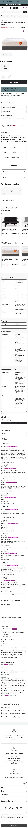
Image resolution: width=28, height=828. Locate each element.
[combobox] (14, 433)
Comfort (5, 172)
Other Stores (23, 126)
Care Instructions (4, 68)
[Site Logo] (13, 8)
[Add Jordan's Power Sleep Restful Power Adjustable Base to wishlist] (17, 219)
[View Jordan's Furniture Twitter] (13, 807)
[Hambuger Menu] (3, 8)
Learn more (18, 617)
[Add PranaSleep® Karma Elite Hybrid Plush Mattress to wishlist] (17, 249)
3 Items (3, 213)
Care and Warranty (10, 704)
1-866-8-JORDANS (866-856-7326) (14, 754)
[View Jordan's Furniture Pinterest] (16, 807)
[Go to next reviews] (16, 594)
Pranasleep (13, 15)
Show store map (8, 126)
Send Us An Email (14, 773)
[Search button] (25, 12)
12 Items (21, 243)
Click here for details (15, 95)
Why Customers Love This (10, 184)
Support (5, 177)
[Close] (26, 812)
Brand (8, 15)
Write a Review (14, 423)
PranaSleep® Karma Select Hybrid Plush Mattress (12, 17)
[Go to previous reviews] (11, 594)
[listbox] (14, 107)
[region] (14, 819)
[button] (21, 27)
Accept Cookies (14, 825)
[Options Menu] (26, 462)
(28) (25, 27)
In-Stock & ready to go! (8, 117)
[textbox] (7, 610)
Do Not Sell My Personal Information (14, 821)
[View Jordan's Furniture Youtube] (20, 807)
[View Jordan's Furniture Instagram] (9, 807)
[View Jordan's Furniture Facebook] (5, 807)
